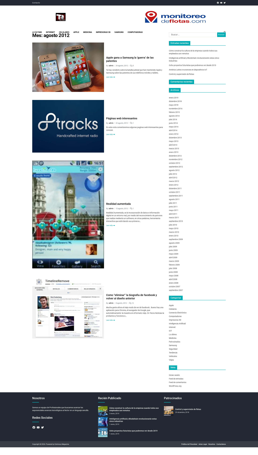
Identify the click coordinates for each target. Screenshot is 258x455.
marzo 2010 (174, 232)
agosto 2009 (174, 243)
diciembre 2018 (175, 101)
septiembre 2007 (176, 290)
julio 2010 (173, 225)
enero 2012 (173, 185)
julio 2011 (173, 203)
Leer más (109, 77)
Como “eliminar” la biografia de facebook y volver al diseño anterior (131, 296)
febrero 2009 (174, 265)
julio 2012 (173, 174)
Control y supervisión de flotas (181, 74)
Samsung (119, 32)
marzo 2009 (174, 261)
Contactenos (221, 444)
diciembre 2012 (175, 156)
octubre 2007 (174, 286)
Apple (76, 32)
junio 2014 (173, 123)
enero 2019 (173, 98)
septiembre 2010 (176, 221)
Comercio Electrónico (178, 313)
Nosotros (211, 444)
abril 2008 (173, 279)
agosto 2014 (174, 116)
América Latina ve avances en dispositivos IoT (188, 70)
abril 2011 (173, 214)
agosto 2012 (174, 170)
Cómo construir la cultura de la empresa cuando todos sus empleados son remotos (134, 409)
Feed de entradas (176, 379)
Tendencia (173, 353)
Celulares (64, 32)
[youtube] (221, 3)
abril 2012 (173, 178)
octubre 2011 (174, 192)
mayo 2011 (173, 210)
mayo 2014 (173, 127)
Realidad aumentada (118, 203)
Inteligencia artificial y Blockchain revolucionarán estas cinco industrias (133, 420)
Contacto (36, 3)
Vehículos (173, 356)
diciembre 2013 (175, 138)
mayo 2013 (173, 141)
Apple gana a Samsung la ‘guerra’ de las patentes (130, 59)
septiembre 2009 (176, 239)
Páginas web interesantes (121, 118)
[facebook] (218, 3)
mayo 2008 (173, 276)
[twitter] (224, 3)
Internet (50, 32)
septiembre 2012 (176, 167)
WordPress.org (175, 386)
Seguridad (173, 349)
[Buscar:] (192, 35)
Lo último (37, 32)
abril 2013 (173, 145)
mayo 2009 (173, 254)
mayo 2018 (173, 105)
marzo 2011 (174, 217)
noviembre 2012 (175, 159)
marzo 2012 (174, 181)
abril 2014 (173, 130)
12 (133, 303)
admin (111, 66)
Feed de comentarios (177, 382)
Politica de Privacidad (189, 444)
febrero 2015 (174, 112)
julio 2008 (173, 268)
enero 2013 (173, 152)
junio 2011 (173, 207)
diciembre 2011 (175, 188)
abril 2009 (173, 257)
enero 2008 (173, 283)
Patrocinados (174, 342)
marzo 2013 (174, 148)
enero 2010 (173, 236)
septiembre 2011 (176, 196)
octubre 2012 (174, 163)
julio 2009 (173, 247)
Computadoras (135, 32)
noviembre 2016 (175, 108)
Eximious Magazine (62, 444)
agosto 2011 (174, 199)
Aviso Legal (203, 444)
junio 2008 (173, 272)
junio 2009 (173, 250)
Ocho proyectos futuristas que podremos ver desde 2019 (192, 65)
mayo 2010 (173, 228)
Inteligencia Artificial (177, 323)
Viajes (171, 360)
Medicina (87, 32)
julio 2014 (173, 119)
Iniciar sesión (174, 375)
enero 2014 (173, 134)
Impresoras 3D (103, 32)
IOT (170, 331)
